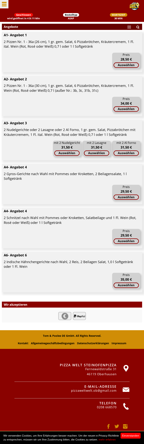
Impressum (119, 343)
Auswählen (126, 65)
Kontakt (23, 343)
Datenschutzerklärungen (93, 343)
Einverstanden (130, 435)
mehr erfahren (107, 439)
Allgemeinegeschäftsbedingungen (52, 343)
